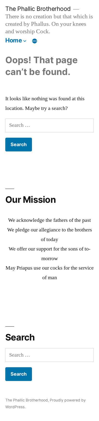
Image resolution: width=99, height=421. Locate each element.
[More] (34, 41)
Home (13, 40)
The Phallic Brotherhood (38, 8)
